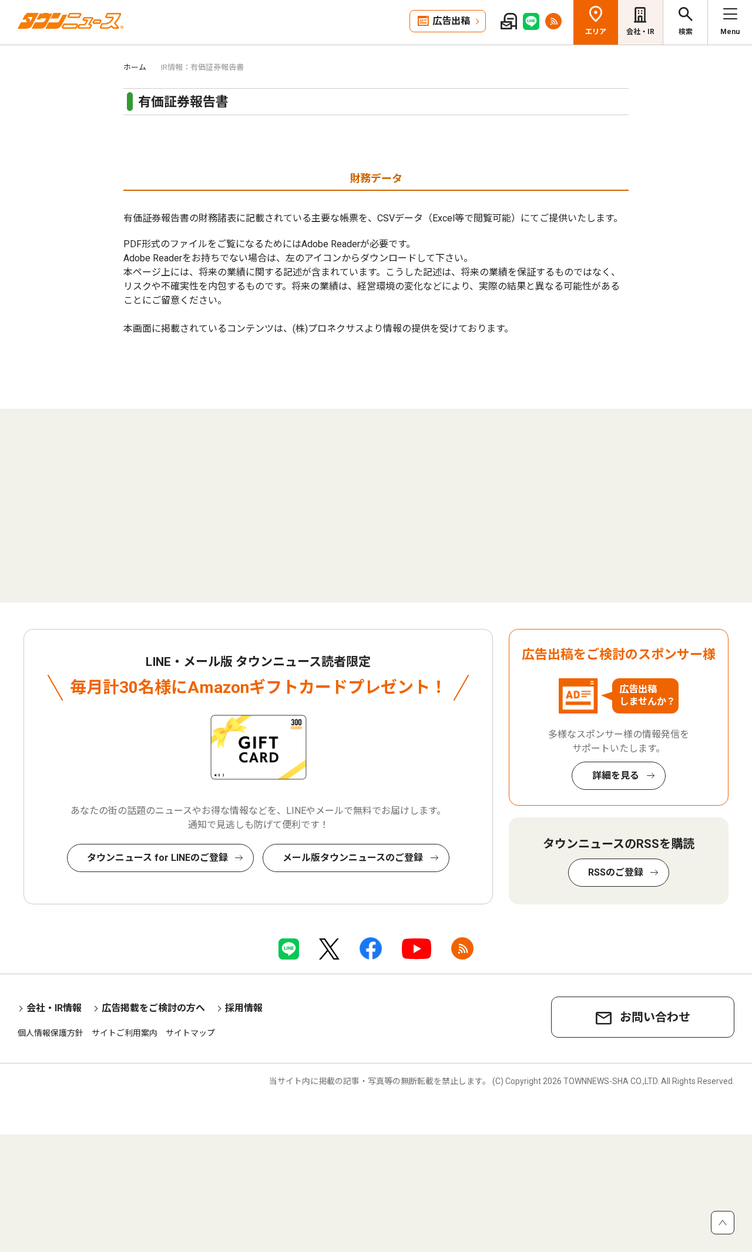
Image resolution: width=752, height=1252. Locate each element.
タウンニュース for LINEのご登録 (157, 857)
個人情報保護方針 (50, 1033)
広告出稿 (451, 20)
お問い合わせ (655, 1017)
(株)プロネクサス (328, 328)
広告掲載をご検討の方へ (153, 1008)
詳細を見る (615, 775)
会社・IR (640, 32)
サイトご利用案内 (124, 1033)
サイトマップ (190, 1033)
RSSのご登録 (615, 872)
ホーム (134, 67)
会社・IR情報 (54, 1008)
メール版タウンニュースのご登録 (353, 857)
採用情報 (244, 1008)
